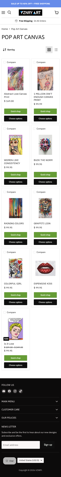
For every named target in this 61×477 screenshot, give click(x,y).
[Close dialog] (58, 215)
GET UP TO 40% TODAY (45, 255)
